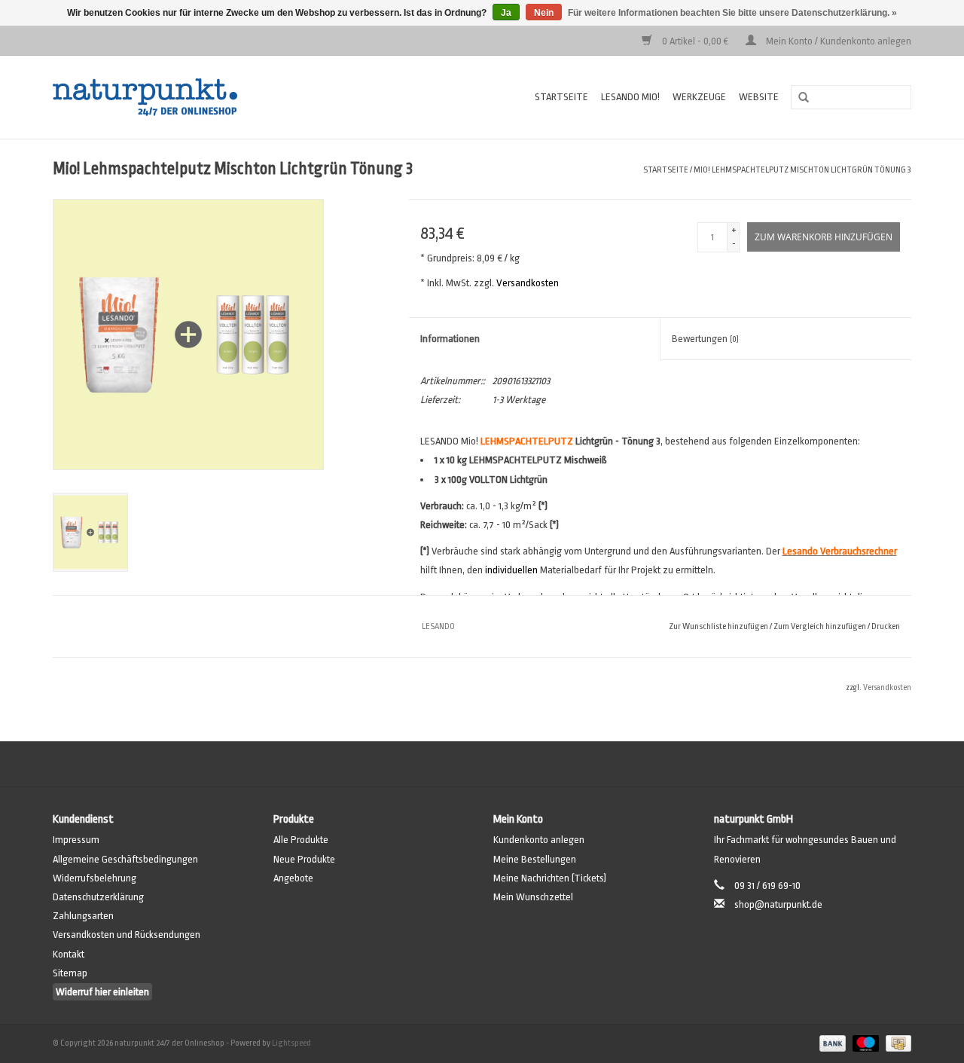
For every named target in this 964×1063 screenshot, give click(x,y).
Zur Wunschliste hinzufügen (718, 626)
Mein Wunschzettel (533, 897)
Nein (544, 13)
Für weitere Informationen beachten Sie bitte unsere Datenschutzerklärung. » (732, 13)
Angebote (293, 878)
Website (759, 96)
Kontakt (68, 954)
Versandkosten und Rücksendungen (126, 934)
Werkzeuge (699, 96)
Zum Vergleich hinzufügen (820, 626)
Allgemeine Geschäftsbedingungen (125, 859)
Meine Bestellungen (534, 859)
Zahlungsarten (83, 915)
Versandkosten (527, 283)
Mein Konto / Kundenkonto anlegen (837, 41)
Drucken (885, 626)
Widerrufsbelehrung (94, 878)
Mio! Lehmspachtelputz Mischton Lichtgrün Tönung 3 (802, 170)
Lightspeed (291, 1043)
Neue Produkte (304, 859)
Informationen (450, 338)
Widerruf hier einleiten (102, 991)
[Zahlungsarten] (830, 1043)
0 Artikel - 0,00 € (695, 41)
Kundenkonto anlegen (538, 839)
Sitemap (70, 973)
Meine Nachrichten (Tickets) (549, 878)
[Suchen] (798, 98)
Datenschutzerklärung (98, 897)
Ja (506, 13)
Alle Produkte (300, 839)
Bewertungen (705, 338)
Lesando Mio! (630, 96)
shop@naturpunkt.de (778, 904)
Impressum (76, 839)
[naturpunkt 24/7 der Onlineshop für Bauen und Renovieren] (193, 97)
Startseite (561, 96)
